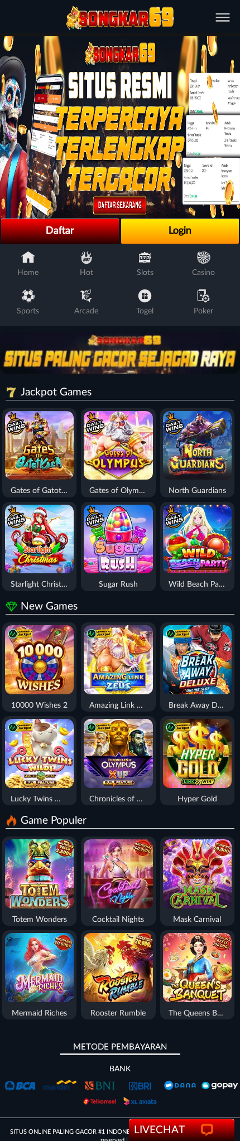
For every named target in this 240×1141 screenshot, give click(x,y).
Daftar (60, 231)
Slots (145, 273)
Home (28, 273)
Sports (28, 311)
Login (180, 231)
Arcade (86, 311)
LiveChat (159, 1130)
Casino (203, 273)
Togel (144, 311)
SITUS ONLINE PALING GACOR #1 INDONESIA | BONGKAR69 (95, 1132)
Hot (86, 273)
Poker (203, 311)
